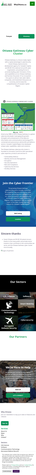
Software (4, 447)
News (3, 433)
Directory (26, 36)
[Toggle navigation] (32, 4)
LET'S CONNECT (18, 395)
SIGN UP (18, 390)
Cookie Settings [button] (7, 471)
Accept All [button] (16, 471)
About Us (4, 431)
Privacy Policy (15, 465)
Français (9, 36)
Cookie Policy (28, 465)
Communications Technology (10, 449)
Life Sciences (5, 445)
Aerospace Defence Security (10, 451)
